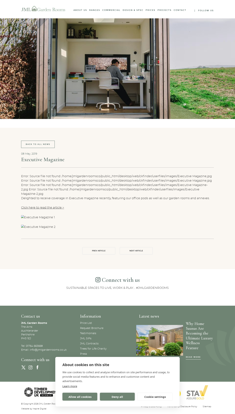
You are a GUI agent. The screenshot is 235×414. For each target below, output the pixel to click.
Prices (150, 10)
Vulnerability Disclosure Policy (182, 407)
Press (83, 354)
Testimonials (88, 333)
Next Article (136, 251)
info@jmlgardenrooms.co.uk (48, 350)
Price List (86, 323)
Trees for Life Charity (93, 349)
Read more (193, 357)
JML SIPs (85, 338)
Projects (164, 10)
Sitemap (207, 407)
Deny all (117, 397)
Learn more (69, 386)
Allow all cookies (79, 397)
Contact (180, 10)
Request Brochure (91, 328)
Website (25, 409)
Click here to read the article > (42, 207)
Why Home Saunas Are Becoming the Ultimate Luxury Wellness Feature (199, 335)
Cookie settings (155, 397)
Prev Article (99, 251)
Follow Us (206, 10)
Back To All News (38, 144)
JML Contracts (89, 343)
